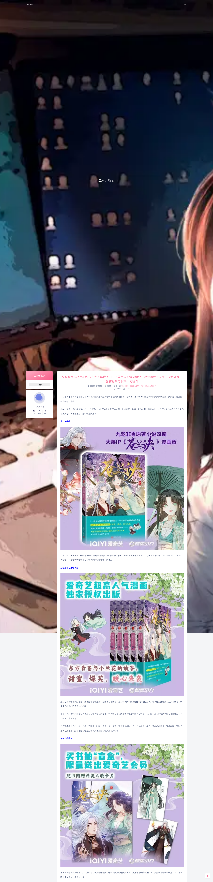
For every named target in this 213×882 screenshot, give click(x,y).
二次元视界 (29, 4)
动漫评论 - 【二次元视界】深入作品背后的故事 (138, 386)
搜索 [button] (40, 385)
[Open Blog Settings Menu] (207, 875)
